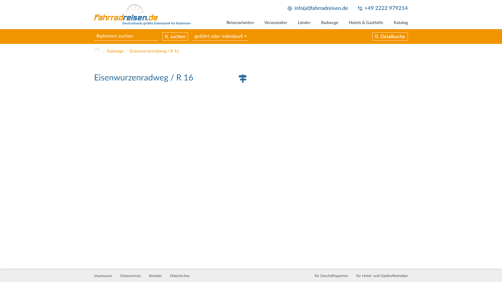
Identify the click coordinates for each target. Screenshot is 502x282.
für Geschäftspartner (331, 276)
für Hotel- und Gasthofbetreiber (382, 276)
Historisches (180, 276)
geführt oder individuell (219, 36)
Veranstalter (275, 23)
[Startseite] (97, 51)
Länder (304, 23)
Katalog (401, 23)
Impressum (103, 276)
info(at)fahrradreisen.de (321, 8)
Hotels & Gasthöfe (366, 23)
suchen (177, 36)
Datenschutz (130, 276)
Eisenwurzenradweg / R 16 (154, 51)
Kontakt (155, 276)
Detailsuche (392, 36)
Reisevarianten (240, 23)
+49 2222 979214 (386, 8)
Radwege (329, 23)
